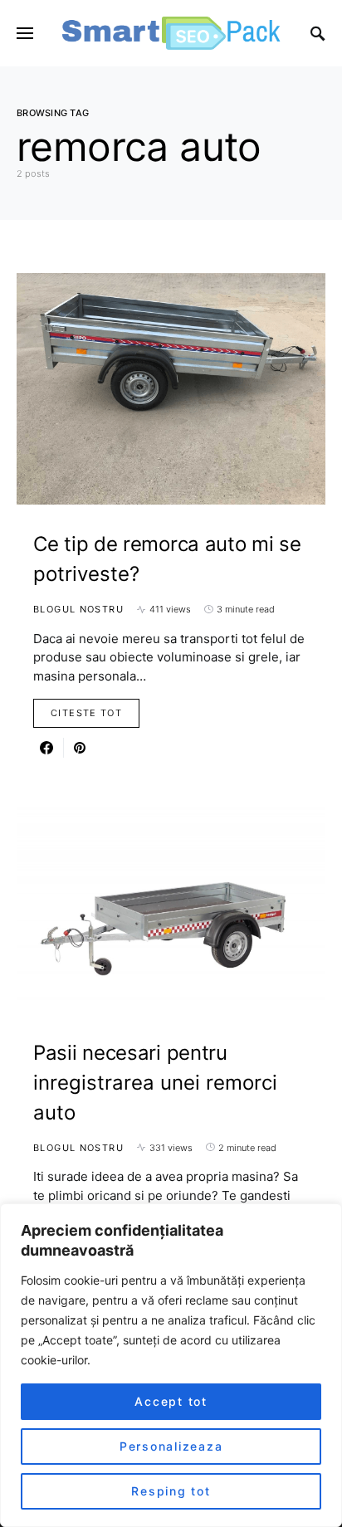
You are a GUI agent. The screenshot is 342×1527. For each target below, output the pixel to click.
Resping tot (170, 1491)
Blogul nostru (78, 609)
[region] (171, 1365)
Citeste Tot (86, 713)
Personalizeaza (171, 1446)
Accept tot (171, 1401)
